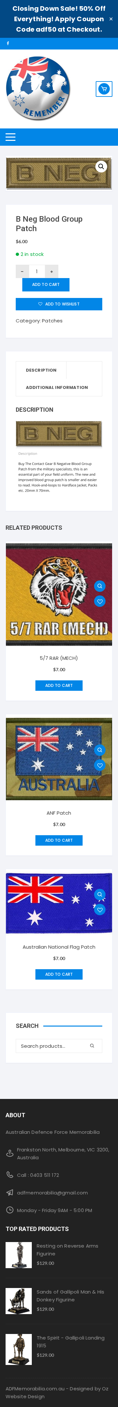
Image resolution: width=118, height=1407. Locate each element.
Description (41, 370)
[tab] (41, 370)
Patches (52, 320)
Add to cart (46, 284)
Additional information (57, 387)
